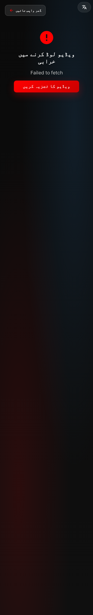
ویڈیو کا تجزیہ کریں (46, 86)
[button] (84, 7)
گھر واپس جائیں (28, 10)
